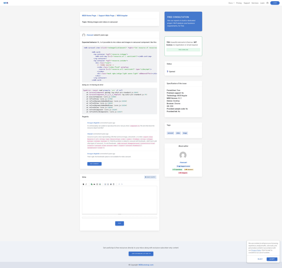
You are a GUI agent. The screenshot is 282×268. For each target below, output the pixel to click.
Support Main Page (106, 16)
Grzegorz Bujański (93, 123)
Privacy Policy (256, 250)
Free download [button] (183, 49)
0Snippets (183, 173)
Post (119, 223)
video (178, 133)
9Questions (177, 169)
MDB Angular (122, 16)
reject (260, 259)
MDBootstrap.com (146, 265)
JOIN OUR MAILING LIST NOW (140, 253)
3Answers (188, 169)
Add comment (94, 164)
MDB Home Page (89, 16)
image (185, 133)
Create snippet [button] (151, 177)
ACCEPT (272, 259)
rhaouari (90, 35)
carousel (170, 133)
